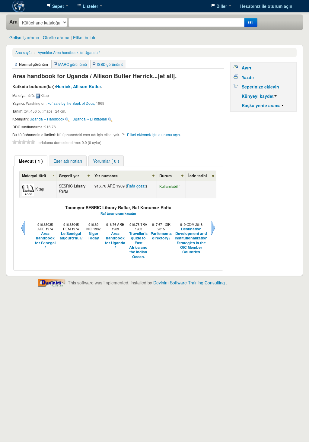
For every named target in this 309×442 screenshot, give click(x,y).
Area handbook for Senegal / (45, 240)
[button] (57, 6)
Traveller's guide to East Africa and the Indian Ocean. (138, 245)
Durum (165, 175)
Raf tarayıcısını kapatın (118, 213)
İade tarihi (197, 175)
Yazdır (248, 77)
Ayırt (246, 68)
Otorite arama (56, 37)
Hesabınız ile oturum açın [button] (266, 6)
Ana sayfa (23, 52)
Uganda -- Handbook (47, 118)
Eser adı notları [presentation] (67, 161)
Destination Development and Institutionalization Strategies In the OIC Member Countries (191, 241)
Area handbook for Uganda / (69, 52)
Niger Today (93, 236)
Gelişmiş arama (24, 37)
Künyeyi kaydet (258, 96)
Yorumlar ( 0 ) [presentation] (106, 161)
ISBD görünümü (110, 64)
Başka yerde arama (261, 105)
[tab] (30, 160)
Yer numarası (106, 175)
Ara (13, 22)
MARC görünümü (72, 64)
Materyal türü (34, 175)
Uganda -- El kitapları (89, 118)
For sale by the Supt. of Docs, (71, 103)
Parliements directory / (161, 236)
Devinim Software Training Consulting (189, 283)
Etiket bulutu (85, 37)
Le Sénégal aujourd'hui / (71, 236)
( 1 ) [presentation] (31, 161)
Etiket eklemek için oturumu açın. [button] (154, 134)
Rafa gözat (136, 186)
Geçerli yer (69, 175)
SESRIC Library (27, 6)
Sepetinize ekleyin (260, 87)
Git (250, 22)
